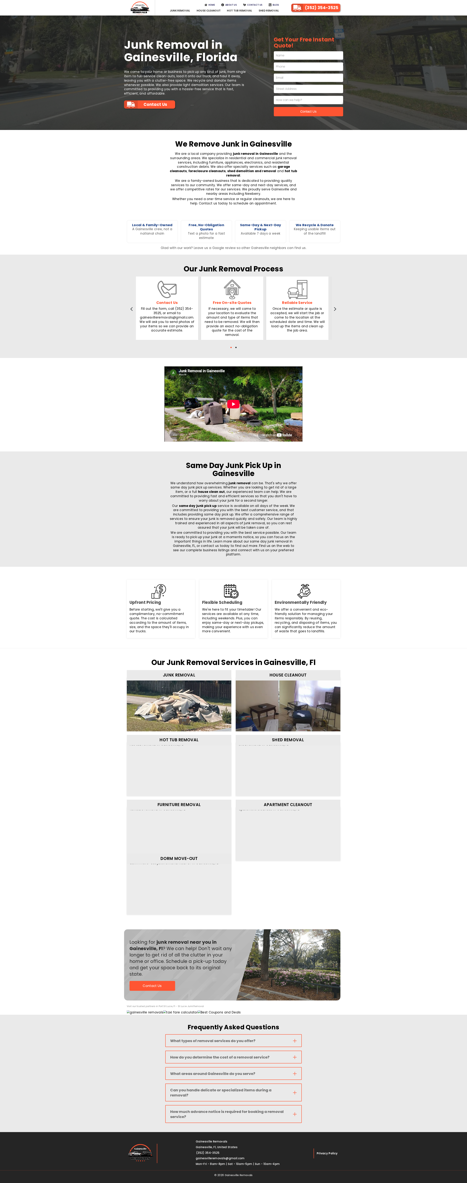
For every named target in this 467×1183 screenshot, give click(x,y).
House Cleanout (209, 10)
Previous (129, 309)
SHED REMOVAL (288, 740)
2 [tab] (236, 347)
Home (212, 4)
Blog (276, 4)
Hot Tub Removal (239, 10)
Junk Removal (180, 10)
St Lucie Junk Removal (191, 1006)
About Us (231, 4)
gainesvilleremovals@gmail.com (220, 1158)
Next (337, 309)
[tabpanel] (167, 308)
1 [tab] (231, 347)
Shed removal (269, 10)
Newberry (252, 193)
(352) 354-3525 (321, 8)
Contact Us (254, 4)
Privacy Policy (327, 1153)
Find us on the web (274, 546)
